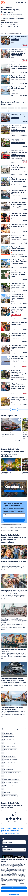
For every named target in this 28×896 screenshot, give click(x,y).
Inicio (2, 828)
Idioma (4, 839)
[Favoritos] (15, 3)
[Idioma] (22, 3)
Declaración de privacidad (12, 530)
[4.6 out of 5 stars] (14, 819)
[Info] (23, 33)
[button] (14, 41)
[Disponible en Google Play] (7, 857)
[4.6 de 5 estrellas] (5, 23)
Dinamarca (8, 828)
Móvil (3, 854)
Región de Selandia (18, 828)
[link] (14, 41)
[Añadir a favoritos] (8, 37)
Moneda (4, 846)
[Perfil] (25, 3)
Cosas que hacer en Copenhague (9, 830)
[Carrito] (19, 3)
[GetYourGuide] (3, 3)
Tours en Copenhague (6, 831)
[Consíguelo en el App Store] (19, 857)
